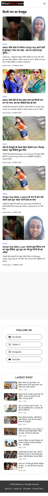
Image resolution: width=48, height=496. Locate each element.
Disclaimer (27, 489)
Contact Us (17, 489)
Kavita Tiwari (7, 65)
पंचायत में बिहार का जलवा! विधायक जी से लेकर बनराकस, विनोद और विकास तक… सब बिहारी (30, 442)
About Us (8, 489)
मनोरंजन (5, 44)
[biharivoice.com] (12, 3)
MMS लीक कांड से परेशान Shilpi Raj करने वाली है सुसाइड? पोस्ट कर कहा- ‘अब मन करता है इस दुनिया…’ (24, 50)
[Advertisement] (24, 295)
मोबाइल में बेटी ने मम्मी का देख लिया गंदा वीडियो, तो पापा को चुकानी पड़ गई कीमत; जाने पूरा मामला (30, 396)
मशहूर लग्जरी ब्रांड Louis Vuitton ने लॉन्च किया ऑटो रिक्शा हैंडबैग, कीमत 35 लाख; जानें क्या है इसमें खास (30, 431)
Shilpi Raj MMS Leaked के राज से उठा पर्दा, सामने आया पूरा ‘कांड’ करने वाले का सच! (23, 198)
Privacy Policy (38, 489)
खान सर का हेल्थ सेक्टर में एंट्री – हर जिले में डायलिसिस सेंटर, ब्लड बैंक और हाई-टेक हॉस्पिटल (30, 408)
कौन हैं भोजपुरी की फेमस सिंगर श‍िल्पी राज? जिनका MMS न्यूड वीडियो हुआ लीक (23, 148)
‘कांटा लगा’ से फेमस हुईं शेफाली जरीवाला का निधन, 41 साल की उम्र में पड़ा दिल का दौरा (31, 465)
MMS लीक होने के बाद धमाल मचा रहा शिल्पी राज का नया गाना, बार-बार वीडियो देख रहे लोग (23, 101)
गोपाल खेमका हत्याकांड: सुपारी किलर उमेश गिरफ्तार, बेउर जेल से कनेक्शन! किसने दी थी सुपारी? (30, 419)
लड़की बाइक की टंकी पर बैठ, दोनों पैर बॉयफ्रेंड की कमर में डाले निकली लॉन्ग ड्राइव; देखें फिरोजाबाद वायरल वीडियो (30, 454)
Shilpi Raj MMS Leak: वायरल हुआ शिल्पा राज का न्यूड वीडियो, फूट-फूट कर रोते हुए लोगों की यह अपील (24, 250)
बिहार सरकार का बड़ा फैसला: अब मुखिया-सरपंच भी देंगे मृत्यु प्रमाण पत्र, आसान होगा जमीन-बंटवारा (30, 385)
